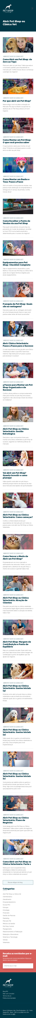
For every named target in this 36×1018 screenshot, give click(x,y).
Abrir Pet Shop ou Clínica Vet (12, 894)
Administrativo (7, 897)
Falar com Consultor (8, 993)
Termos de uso (7, 996)
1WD (14, 1014)
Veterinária (6, 942)
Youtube (10, 1007)
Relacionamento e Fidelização (12, 931)
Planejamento (7, 929)
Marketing (6, 918)
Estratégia (6, 910)
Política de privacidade (9, 998)
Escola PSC (6, 905)
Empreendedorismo (9, 902)
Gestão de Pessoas (9, 915)
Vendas (5, 940)
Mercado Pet (7, 921)
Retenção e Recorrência (10, 934)
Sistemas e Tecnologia (10, 937)
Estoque (5, 907)
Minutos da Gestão (9, 923)
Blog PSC (5, 991)
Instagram (4, 1007)
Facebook (7, 1007)
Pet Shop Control (8, 926)
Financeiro (6, 913)
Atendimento (7, 899)
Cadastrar (30, 965)
